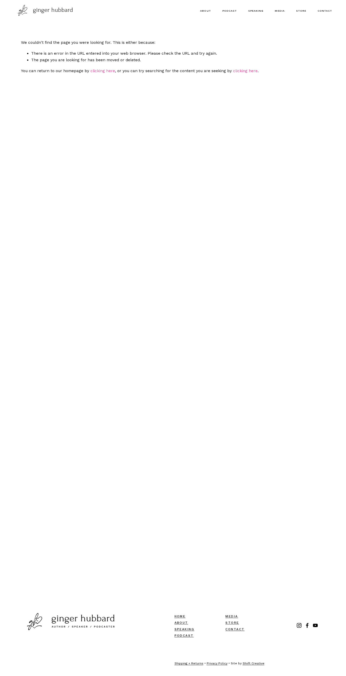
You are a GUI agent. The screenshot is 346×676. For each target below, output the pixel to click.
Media (279, 10)
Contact (325, 10)
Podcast (229, 10)
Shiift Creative (253, 663)
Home (180, 616)
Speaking (255, 10)
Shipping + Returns (189, 663)
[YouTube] (315, 625)
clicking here (102, 71)
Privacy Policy (217, 663)
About (205, 10)
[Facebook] (307, 625)
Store (301, 10)
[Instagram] (299, 625)
